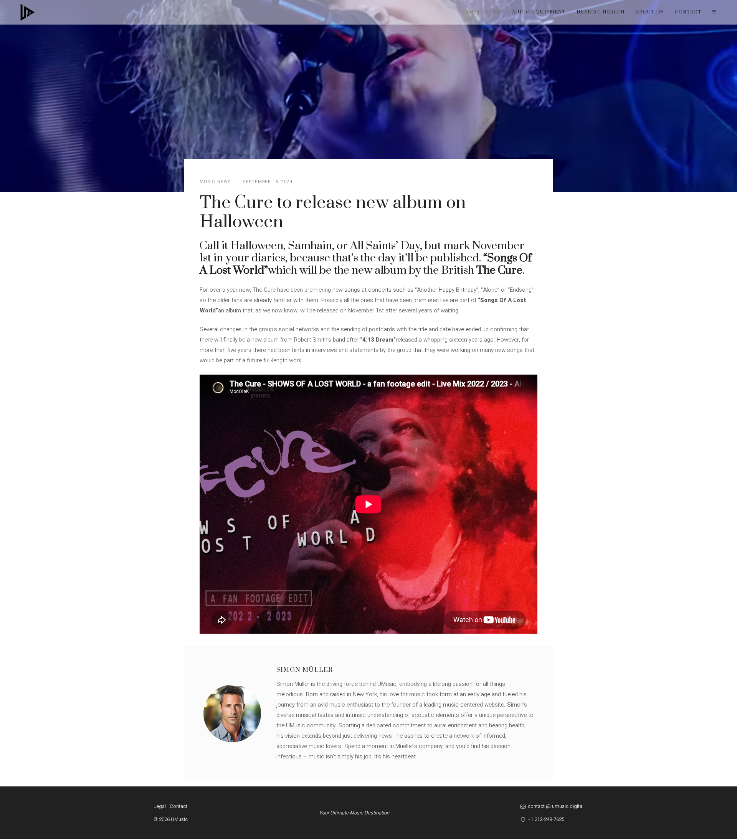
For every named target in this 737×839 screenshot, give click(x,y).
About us (649, 12)
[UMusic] (27, 12)
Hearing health (601, 12)
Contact (688, 12)
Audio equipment (539, 12)
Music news (483, 12)
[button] (714, 12)
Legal (160, 806)
